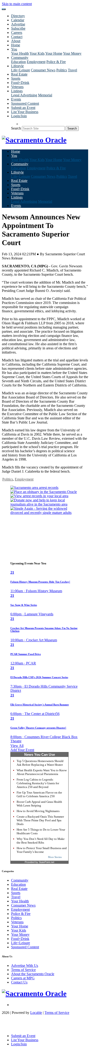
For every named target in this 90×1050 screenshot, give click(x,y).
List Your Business (24, 112)
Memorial (45, 95)
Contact (16, 37)
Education (18, 62)
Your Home (53, 53)
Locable (36, 1013)
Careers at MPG (23, 978)
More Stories (55, 857)
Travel (72, 70)
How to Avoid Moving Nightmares (38, 811)
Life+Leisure (20, 70)
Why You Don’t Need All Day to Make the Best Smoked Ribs (41, 840)
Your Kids (37, 53)
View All (17, 746)
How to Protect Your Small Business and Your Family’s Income (42, 850)
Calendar (17, 20)
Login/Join (19, 116)
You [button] (14, 49)
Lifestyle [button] (17, 66)
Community (19, 880)
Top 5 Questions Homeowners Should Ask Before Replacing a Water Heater (40, 762)
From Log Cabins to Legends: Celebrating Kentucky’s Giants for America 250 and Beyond (38, 783)
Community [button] (19, 58)
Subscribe (18, 28)
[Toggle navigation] (4, 9)
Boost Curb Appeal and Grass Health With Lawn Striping (39, 803)
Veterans (17, 87)
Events (16, 99)
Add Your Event (22, 750)
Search (16, 128)
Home (15, 45)
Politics (61, 70)
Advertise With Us (24, 966)
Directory (18, 16)
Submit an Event (23, 108)
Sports (15, 78)
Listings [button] (17, 91)
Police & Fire (56, 62)
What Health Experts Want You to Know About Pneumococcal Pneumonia (42, 772)
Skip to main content (17, 4)
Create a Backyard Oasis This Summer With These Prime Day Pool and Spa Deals (40, 820)
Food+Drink (20, 83)
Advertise (18, 24)
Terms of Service (23, 970)
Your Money (72, 53)
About (15, 41)
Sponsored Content (25, 103)
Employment (36, 62)
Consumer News (43, 70)
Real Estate (19, 74)
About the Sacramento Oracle (32, 974)
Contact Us (19, 982)
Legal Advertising (24, 95)
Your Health (20, 53)
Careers (16, 33)
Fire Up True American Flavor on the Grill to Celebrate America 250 (39, 794)
